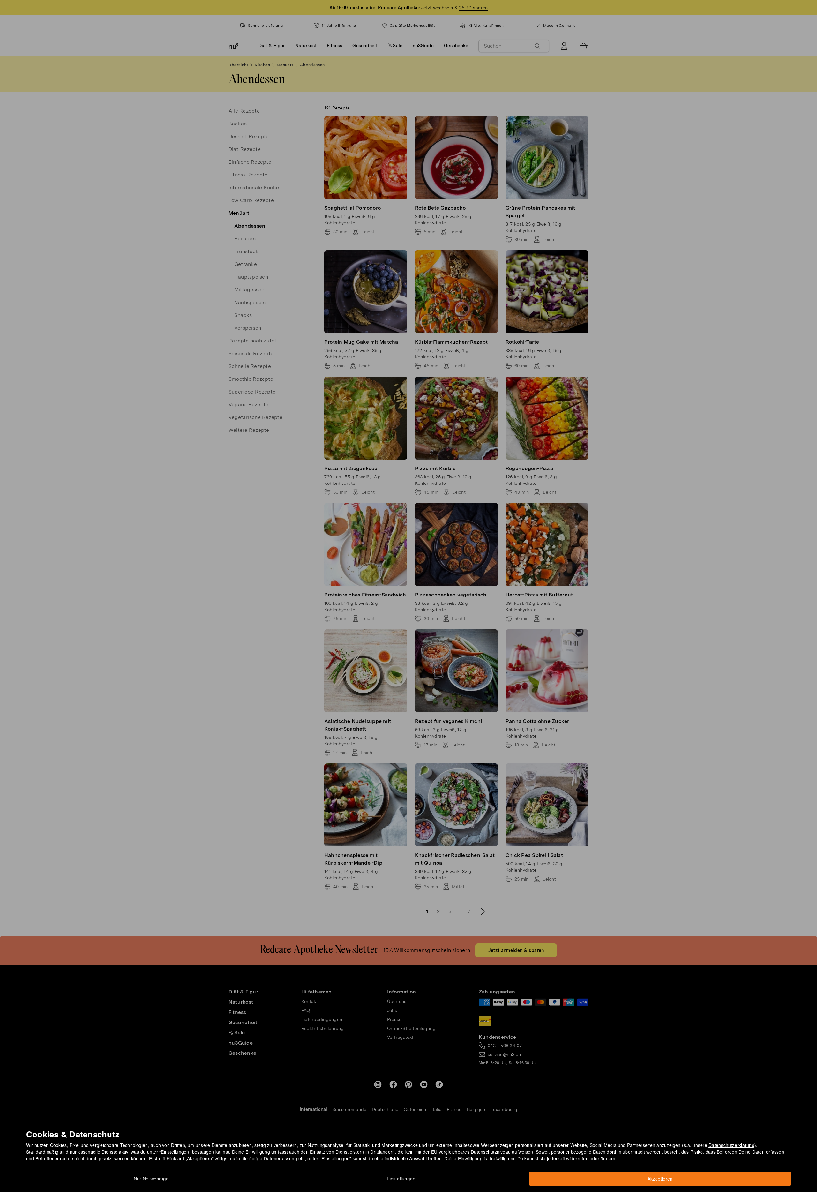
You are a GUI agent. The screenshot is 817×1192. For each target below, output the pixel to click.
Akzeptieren (660, 1178)
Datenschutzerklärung (731, 1145)
